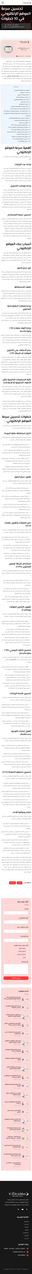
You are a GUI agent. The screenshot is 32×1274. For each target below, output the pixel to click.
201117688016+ (21, 1255)
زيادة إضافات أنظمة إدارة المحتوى (20, 107)
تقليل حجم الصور (24, 123)
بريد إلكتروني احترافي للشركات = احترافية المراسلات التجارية (13, 1015)
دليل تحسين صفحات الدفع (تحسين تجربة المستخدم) (12, 1146)
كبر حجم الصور (25, 102)
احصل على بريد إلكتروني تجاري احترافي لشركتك (13, 1094)
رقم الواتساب (24, 936)
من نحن (26, 1224)
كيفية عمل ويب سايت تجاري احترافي (14, 1111)
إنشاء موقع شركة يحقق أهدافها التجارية (13, 1085)
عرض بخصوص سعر (22, 927)
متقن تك (18, 1269)
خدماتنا (26, 1227)
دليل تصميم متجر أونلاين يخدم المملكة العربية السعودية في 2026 (12, 998)
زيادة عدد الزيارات (25, 93)
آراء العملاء (25, 1233)
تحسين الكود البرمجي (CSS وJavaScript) (18, 132)
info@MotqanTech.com (19, 1252)
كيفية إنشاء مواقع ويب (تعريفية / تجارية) (13, 1059)
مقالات (19, 883)
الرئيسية (26, 1222)
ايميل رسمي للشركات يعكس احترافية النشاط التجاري (14, 1067)
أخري (24, 958)
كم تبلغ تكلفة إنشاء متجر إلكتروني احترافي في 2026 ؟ (12, 1076)
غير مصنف (12, 883)
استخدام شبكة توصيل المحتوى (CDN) (19, 127)
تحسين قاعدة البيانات (23, 134)
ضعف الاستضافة (24, 104)
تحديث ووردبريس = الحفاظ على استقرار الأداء (13, 1163)
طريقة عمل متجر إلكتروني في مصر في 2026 (13, 1102)
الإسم (26, 909)
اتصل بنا (26, 1238)
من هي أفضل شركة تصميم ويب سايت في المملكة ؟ (13, 1006)
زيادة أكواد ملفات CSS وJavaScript (20, 109)
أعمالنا (26, 1230)
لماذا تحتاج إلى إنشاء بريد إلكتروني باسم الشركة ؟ (12, 1120)
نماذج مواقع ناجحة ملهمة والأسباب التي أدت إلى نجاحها (12, 1155)
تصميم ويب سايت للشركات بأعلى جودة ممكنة (13, 1033)
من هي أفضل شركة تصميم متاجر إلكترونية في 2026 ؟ (13, 1050)
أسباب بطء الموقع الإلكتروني (22, 100)
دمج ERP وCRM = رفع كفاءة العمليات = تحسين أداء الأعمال (13, 1137)
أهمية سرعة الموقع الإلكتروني (22, 90)
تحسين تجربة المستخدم (23, 97)
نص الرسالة (25, 962)
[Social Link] (27, 1209)
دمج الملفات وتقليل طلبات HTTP (20, 125)
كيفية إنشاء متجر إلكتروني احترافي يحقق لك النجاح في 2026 (12, 1024)
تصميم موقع (22, 948)
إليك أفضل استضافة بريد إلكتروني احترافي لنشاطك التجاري (13, 1041)
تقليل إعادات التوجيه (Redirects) (21, 137)
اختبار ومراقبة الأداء (24, 141)
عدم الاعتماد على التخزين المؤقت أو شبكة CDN (17, 111)
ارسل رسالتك (16, 978)
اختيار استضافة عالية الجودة (22, 120)
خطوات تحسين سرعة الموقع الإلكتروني (19, 118)
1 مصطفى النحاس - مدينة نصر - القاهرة (14, 1249)
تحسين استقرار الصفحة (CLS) (21, 139)
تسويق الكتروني (21, 954)
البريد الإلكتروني (23, 918)
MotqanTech (25, 1269)
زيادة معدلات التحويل (24, 95)
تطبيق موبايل (22, 951)
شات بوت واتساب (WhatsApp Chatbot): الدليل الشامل (14, 1128)
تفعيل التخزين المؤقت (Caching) (20, 130)
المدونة (26, 1236)
